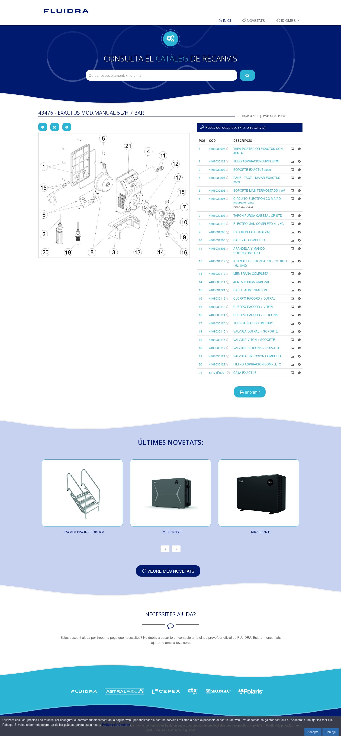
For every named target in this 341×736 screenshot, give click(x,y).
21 (200, 372)
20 (200, 364)
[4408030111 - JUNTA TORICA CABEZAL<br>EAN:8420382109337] (292, 282)
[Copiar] (227, 148)
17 (200, 323)
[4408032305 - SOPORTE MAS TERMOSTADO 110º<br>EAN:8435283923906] (292, 190)
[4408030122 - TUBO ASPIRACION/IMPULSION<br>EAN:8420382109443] (292, 161)
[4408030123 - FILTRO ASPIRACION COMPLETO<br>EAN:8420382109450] (292, 364)
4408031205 (217, 240)
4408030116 (217, 339)
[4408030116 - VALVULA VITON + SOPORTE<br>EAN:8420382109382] (292, 339)
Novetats (255, 20)
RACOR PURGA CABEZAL (251, 232)
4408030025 (217, 148)
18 (200, 331)
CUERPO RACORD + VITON (253, 306)
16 (200, 298)
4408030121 (217, 356)
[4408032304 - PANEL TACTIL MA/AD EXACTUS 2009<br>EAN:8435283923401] (292, 177)
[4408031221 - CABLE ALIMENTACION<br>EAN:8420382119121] (292, 290)
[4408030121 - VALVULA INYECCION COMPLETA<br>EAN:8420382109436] (292, 356)
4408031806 (217, 248)
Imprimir (252, 392)
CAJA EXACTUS (245, 372)
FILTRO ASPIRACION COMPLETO (257, 364)
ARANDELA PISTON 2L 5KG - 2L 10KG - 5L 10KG (260, 263)
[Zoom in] (66, 127)
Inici (226, 20)
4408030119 (217, 273)
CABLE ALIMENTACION (250, 290)
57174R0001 (217, 372)
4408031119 (217, 261)
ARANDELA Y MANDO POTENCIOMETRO (249, 250)
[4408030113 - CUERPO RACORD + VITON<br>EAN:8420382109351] (292, 306)
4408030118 (217, 223)
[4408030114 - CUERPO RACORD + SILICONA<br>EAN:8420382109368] (292, 315)
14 (200, 282)
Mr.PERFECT (172, 531)
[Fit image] (54, 127)
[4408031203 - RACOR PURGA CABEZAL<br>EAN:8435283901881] (292, 232)
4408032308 (217, 215)
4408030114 (217, 315)
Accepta (312, 732)
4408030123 (217, 364)
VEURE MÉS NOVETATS (170, 571)
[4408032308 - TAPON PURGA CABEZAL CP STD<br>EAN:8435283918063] (292, 215)
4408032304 (217, 177)
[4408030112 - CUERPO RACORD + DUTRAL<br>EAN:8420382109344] (292, 298)
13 (200, 273)
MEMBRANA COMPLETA (250, 273)
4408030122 (217, 161)
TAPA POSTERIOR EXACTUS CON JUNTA (258, 150)
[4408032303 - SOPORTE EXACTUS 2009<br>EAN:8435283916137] (292, 169)
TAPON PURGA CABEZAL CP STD (257, 215)
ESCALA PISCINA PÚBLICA (84, 531)
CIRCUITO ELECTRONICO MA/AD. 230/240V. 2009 (257, 200)
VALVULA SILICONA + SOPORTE (256, 347)
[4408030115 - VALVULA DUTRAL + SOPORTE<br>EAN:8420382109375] (292, 331)
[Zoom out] (42, 127)
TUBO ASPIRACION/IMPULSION (256, 161)
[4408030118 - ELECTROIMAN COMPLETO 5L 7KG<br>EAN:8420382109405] (292, 223)
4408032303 (217, 169)
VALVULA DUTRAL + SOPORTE (255, 331)
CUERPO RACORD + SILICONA (255, 315)
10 (200, 240)
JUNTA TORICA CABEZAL (251, 282)
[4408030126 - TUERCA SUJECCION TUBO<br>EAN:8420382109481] (292, 323)
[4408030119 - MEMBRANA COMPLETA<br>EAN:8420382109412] (292, 273)
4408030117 (217, 347)
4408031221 (217, 290)
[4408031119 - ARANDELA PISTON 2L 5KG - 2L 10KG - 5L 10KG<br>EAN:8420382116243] (292, 261)
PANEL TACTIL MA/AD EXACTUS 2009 (256, 179)
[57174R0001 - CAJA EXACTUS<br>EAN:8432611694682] (292, 372)
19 (200, 356)
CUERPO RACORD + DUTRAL (254, 298)
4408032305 (217, 190)
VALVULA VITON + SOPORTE (254, 339)
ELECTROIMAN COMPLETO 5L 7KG (258, 223)
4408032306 (217, 198)
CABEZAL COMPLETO (249, 240)
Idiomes (288, 20)
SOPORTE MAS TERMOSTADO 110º (259, 190)
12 (200, 261)
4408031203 (217, 232)
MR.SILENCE (260, 531)
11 (200, 248)
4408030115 (217, 331)
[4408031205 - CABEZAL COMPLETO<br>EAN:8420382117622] (292, 240)
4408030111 (217, 282)
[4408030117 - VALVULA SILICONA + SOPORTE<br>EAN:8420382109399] (292, 347)
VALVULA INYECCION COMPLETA (257, 356)
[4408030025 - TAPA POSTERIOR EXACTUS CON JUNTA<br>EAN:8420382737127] (292, 148)
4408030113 (217, 306)
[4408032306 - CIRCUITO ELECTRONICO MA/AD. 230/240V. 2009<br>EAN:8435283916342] (292, 198)
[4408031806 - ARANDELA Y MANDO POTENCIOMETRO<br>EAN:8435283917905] (292, 248)
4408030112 (217, 298)
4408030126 (217, 323)
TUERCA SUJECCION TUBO (253, 323)
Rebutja (330, 732)
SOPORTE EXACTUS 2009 (252, 169)
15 (200, 290)
